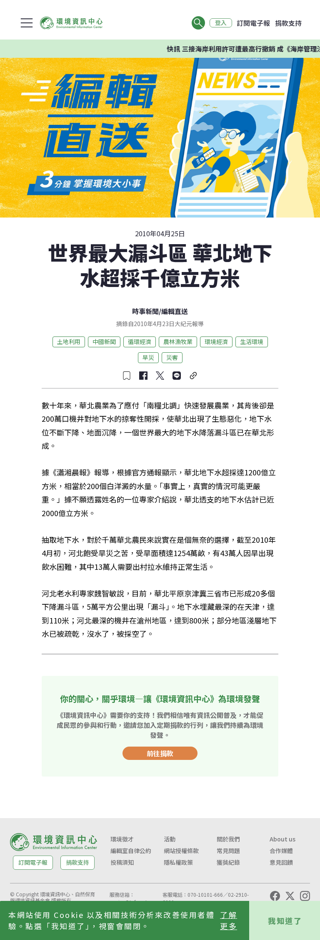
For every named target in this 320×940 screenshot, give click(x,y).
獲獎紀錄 (228, 862)
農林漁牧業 (177, 341)
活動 (169, 839)
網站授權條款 (181, 850)
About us (282, 839)
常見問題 (228, 850)
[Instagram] (305, 896)
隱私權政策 (178, 862)
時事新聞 (145, 311)
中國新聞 (104, 341)
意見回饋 (281, 862)
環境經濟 (216, 341)
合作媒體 (281, 850)
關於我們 (228, 839)
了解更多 (228, 920)
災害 (172, 357)
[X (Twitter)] (290, 896)
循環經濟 (139, 341)
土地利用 (68, 341)
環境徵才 (122, 839)
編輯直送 (174, 311)
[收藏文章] (126, 375)
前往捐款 (160, 753)
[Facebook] (275, 896)
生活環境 (251, 341)
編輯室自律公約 (130, 850)
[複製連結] (193, 375)
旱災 (148, 357)
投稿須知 (122, 862)
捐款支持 (288, 23)
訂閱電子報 (253, 23)
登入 (221, 23)
